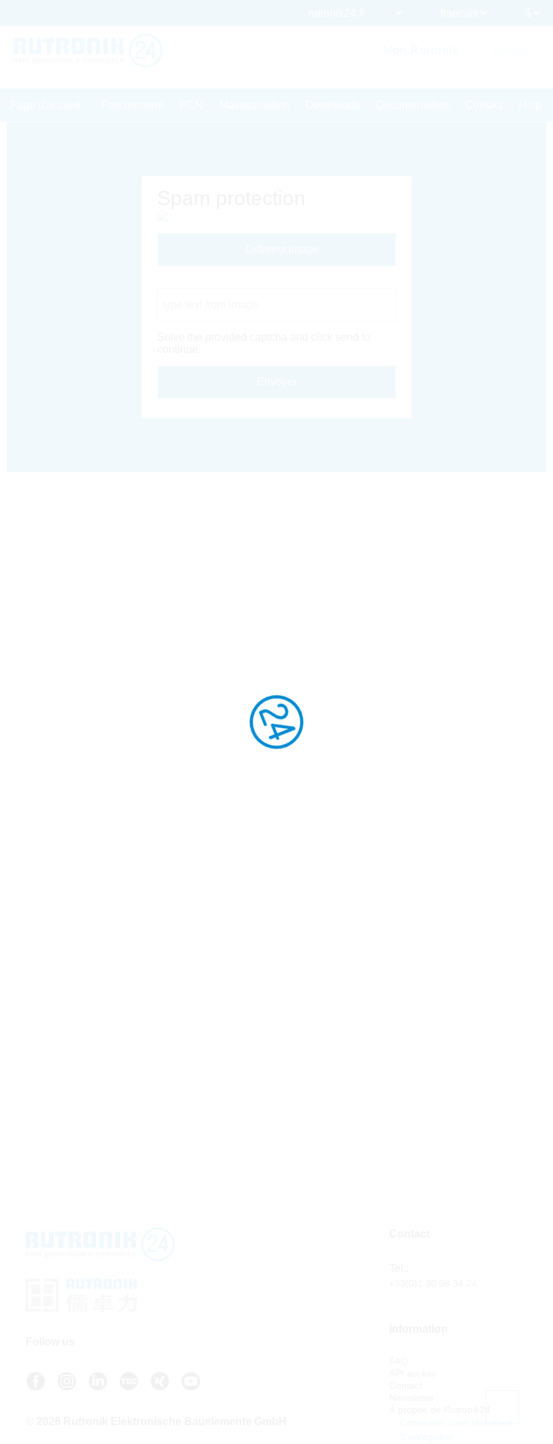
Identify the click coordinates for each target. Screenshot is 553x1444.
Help (530, 105)
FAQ (398, 1361)
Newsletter (411, 1397)
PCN (191, 105)
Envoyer (277, 381)
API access (412, 1373)
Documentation (412, 105)
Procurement (132, 105)
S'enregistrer (426, 1436)
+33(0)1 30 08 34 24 (433, 1283)
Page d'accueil (45, 105)
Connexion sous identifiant (455, 1422)
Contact (483, 105)
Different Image (280, 249)
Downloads (332, 105)
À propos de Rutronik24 (439, 1409)
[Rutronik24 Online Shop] (88, 50)
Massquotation (254, 105)
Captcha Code (192, 281)
